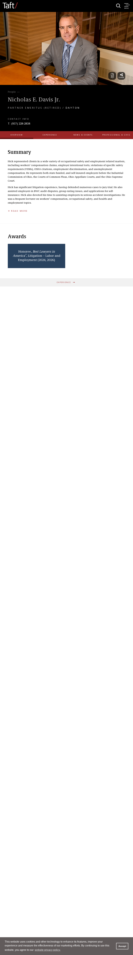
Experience (50, 135)
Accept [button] (122, 946)
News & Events (83, 135)
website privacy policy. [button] (47, 950)
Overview (16, 135)
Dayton (73, 108)
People (12, 92)
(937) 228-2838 (20, 123)
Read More (19, 211)
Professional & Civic (116, 135)
